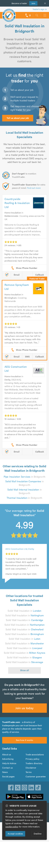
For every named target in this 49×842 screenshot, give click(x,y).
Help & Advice (9, 763)
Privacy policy (32, 758)
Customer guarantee (36, 776)
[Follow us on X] (18, 787)
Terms (29, 772)
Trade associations (35, 754)
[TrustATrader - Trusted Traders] (9, 14)
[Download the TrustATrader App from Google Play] (15, 797)
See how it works (24, 740)
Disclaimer (31, 767)
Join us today (24, 708)
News (5, 772)
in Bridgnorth (24, 476)
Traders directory (34, 763)
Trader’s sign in (40, 9)
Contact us (7, 767)
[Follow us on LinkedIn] (31, 787)
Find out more (34, 187)
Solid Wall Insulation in (24, 610)
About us (6, 754)
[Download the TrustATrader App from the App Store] (34, 797)
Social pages (8, 776)
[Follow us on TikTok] (38, 787)
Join (32, 3)
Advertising (7, 758)
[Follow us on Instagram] (24, 787)
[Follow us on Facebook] (11, 787)
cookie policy (11, 826)
